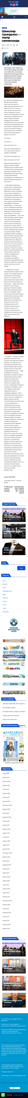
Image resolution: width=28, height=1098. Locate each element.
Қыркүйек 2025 (7, 817)
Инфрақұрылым (7, 591)
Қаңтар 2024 (6, 896)
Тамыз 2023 (6, 916)
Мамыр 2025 (6, 833)
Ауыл (4, 580)
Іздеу (4, 563)
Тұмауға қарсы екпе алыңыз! (11, 715)
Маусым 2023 (6, 924)
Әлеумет (5, 584)
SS (22, 1095)
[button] (25, 16)
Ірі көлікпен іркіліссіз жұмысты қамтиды (14, 711)
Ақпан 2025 (6, 845)
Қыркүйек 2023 (7, 912)
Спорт (4, 604)
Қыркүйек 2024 (7, 865)
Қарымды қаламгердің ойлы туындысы (12, 517)
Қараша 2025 (6, 809)
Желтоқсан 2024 (7, 853)
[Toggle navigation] (14, 17)
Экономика (6, 611)
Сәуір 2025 (6, 837)
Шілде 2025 (6, 825)
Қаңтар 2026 (6, 801)
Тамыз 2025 (6, 821)
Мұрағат (22, 725)
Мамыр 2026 (6, 785)
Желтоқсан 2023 (7, 900)
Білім (4, 587)
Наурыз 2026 (6, 793)
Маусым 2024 (6, 877)
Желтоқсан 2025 (7, 805)
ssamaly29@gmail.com (19, 1075)
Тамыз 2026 (6, 773)
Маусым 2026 (6, 781)
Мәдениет (6, 529)
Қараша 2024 (6, 857)
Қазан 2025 (6, 813)
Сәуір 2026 (6, 789)
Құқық (4, 594)
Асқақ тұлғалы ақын (13, 550)
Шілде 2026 (6, 777)
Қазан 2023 (6, 908)
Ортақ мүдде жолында (9, 707)
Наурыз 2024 (6, 888)
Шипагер (6, 998)
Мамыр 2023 (6, 928)
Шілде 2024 (6, 873)
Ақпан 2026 (6, 797)
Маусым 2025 (6, 829)
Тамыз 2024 (6, 869)
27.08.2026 (8, 954)
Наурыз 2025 (6, 841)
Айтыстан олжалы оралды (8, 489)
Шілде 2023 (6, 920)
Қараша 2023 (6, 904)
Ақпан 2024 (6, 892)
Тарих (4, 608)
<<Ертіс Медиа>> (6, 1065)
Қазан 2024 (6, 861)
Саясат (5, 601)
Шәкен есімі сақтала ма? (13, 532)
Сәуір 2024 (6, 884)
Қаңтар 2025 (6, 849)
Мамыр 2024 (6, 880)
